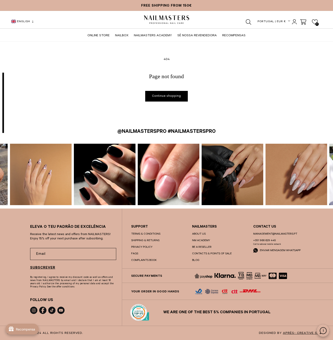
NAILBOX (121, 36)
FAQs (134, 253)
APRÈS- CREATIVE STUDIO (305, 333)
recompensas (234, 36)
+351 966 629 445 (264, 240)
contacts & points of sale (212, 253)
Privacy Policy (141, 247)
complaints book (144, 260)
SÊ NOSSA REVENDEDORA (197, 36)
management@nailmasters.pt (275, 234)
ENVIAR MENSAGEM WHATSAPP (280, 250)
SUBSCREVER (42, 268)
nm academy (201, 240)
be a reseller (202, 247)
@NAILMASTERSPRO (141, 132)
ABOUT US (199, 234)
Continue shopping (166, 96)
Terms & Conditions (145, 234)
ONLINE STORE (98, 36)
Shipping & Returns (145, 240)
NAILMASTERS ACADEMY (153, 36)
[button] (248, 22)
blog (195, 260)
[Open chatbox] (323, 330)
